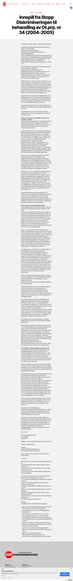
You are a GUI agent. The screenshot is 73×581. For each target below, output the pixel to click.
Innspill (32, 12)
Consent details (4, 577)
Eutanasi (63, 3)
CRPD (53, 3)
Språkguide (58, 3)
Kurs (30, 3)
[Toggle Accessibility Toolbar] (71, 7)
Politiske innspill (39, 3)
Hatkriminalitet (47, 3)
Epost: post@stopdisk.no (10, 567)
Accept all (65, 573)
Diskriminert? (24, 3)
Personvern (10, 577)
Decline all (65, 575)
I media (33, 3)
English (2, 568)
